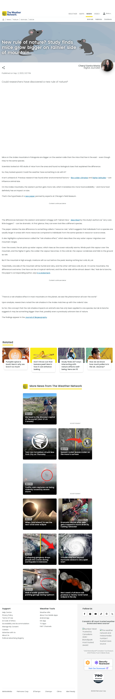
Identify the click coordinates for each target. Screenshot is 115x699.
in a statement (43, 273)
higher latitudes (99, 177)
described (75, 220)
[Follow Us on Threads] (106, 614)
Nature (15, 19)
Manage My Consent (10, 627)
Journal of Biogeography (36, 317)
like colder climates (79, 177)
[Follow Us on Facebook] (84, 614)
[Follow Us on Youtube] (95, 614)
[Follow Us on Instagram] (90, 614)
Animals (24, 19)
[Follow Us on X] (112, 614)
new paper (30, 196)
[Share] (3, 67)
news (9, 19)
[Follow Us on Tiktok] (101, 614)
